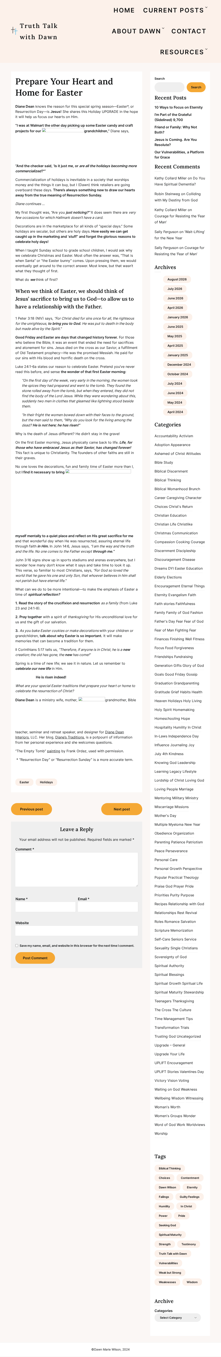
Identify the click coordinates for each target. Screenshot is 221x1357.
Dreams (161, 568)
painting (53, 751)
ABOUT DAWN (136, 31)
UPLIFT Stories (167, 1071)
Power (163, 1215)
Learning (162, 771)
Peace (159, 851)
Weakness (189, 1089)
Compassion (165, 542)
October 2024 (177, 374)
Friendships (164, 656)
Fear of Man (164, 630)
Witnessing (194, 1098)
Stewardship (194, 992)
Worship (161, 1133)
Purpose (187, 895)
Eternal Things (193, 586)
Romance (172, 921)
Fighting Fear (185, 630)
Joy (191, 745)
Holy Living (192, 701)
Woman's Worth (167, 1107)
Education (194, 568)
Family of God (177, 612)
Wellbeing (162, 1098)
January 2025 (177, 355)
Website (22, 923)
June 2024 (175, 393)
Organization (183, 833)
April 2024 (175, 412)
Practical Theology (183, 877)
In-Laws (161, 736)
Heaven (161, 701)
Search (160, 78)
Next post (122, 809)
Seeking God (167, 1225)
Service (190, 939)
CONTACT (189, 31)
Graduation (164, 683)
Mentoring (163, 798)
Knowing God (166, 762)
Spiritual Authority (169, 966)
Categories (164, 1311)
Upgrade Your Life (170, 1054)
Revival (191, 913)
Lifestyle (189, 771)
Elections (174, 577)
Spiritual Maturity (169, 992)
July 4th (161, 754)
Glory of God (193, 665)
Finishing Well (181, 639)
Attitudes (193, 453)
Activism (186, 436)
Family (160, 612)
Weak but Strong (170, 1272)
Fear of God (194, 621)
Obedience (163, 833)
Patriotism (194, 842)
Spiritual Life (192, 983)
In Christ (194, 727)
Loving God (194, 780)
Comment (24, 849)
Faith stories (165, 604)
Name (22, 899)
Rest (180, 913)
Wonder (189, 1116)
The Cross (163, 1010)
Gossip (191, 674)
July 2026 (174, 289)
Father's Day (165, 621)
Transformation (167, 1027)
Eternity (161, 595)
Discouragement (168, 559)
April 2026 (175, 307)
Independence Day (183, 736)
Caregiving (175, 498)
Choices (161, 506)
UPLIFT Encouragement (174, 1063)
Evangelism (177, 595)
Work (181, 1124)
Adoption (162, 445)
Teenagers (163, 1001)
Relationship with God (186, 904)
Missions (182, 807)
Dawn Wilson (167, 1187)
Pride (189, 886)
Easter (24, 782)
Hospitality (163, 727)
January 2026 (177, 317)
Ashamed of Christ (170, 453)
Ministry (191, 798)
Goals (159, 674)
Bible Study (164, 462)
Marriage (186, 789)
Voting (183, 1080)
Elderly (160, 577)
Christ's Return (181, 506)
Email (84, 899)
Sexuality (162, 948)
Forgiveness (184, 648)
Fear (179, 621)
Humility (180, 727)
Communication (185, 533)
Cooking (183, 542)
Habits (185, 692)
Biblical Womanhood (171, 489)
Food (169, 648)
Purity (175, 895)
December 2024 (179, 364)
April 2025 (175, 345)
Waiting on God (167, 1089)
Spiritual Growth (168, 983)
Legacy (176, 771)
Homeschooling (167, 718)
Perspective (192, 868)
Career (160, 498)
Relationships (165, 913)
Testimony (189, 1244)
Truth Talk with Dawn (39, 31)
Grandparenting (186, 683)
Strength (165, 1244)
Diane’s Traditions (69, 737)
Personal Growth (168, 868)
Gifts (178, 665)
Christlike (185, 524)
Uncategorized (189, 1036)
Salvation (188, 921)
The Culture (181, 1010)
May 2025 (174, 336)
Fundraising (183, 656)
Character (193, 498)
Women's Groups (168, 1116)
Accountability (166, 436)
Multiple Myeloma (169, 824)
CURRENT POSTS (173, 10)
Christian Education (170, 515)
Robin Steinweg (167, 194)
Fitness (198, 639)
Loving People (166, 789)
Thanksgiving (183, 1001)
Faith (192, 595)
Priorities (162, 895)
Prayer (179, 886)
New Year (192, 824)
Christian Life (165, 524)
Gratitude (162, 692)
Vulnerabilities (168, 1263)
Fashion (196, 612)
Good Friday (175, 674)
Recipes (161, 904)
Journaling (178, 745)
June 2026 (175, 298)
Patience (178, 842)
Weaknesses (167, 1282)
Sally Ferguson (166, 232)
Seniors (177, 939)
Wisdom (178, 1098)
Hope (185, 718)
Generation (163, 665)
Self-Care (162, 939)
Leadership (187, 762)
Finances (162, 639)
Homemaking (183, 709)
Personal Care (166, 860)
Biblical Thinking (168, 480)
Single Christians (184, 948)
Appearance (180, 445)
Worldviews (195, 1124)
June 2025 (175, 326)
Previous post (31, 809)
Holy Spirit (163, 709)
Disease (188, 559)
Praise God (163, 886)
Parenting (162, 842)
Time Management (170, 1019)
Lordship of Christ (169, 780)
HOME (124, 10)
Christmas (163, 533)
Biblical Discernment (171, 471)
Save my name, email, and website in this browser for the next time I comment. (77, 945)
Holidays (46, 782)
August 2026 (177, 279)
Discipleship (186, 551)
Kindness (176, 754)
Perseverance (177, 851)
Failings (164, 1196)
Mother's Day (165, 815)
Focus (159, 648)
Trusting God (165, 1036)
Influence (162, 745)
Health (197, 692)
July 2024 (174, 383)
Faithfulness (185, 604)
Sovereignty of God (171, 957)
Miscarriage (164, 807)
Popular (161, 877)
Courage (198, 542)
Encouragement (167, 586)
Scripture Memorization (174, 930)
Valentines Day (192, 1071)
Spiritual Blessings (169, 974)
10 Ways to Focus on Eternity (179, 107)
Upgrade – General (170, 1045)
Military (178, 798)
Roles (159, 921)
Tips (189, 1019)
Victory (160, 1080)
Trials (184, 1027)
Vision (172, 1080)
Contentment (190, 1178)
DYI (171, 568)
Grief (175, 692)
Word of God (165, 1124)
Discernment (165, 551)
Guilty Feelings (189, 1196)
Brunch (194, 489)
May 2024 (174, 402)
